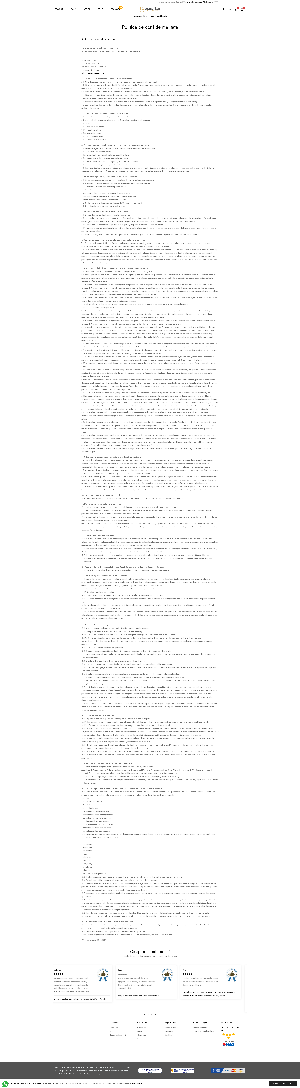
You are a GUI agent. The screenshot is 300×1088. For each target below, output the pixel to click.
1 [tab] (145, 1015)
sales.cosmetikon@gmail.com (92, 73)
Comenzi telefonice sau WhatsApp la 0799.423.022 (183, 2)
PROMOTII (116, 8)
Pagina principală (138, 16)
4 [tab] (155, 1015)
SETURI (87, 9)
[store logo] (150, 9)
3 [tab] (152, 1015)
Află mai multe (137, 1083)
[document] (150, 1083)
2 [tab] (148, 1015)
